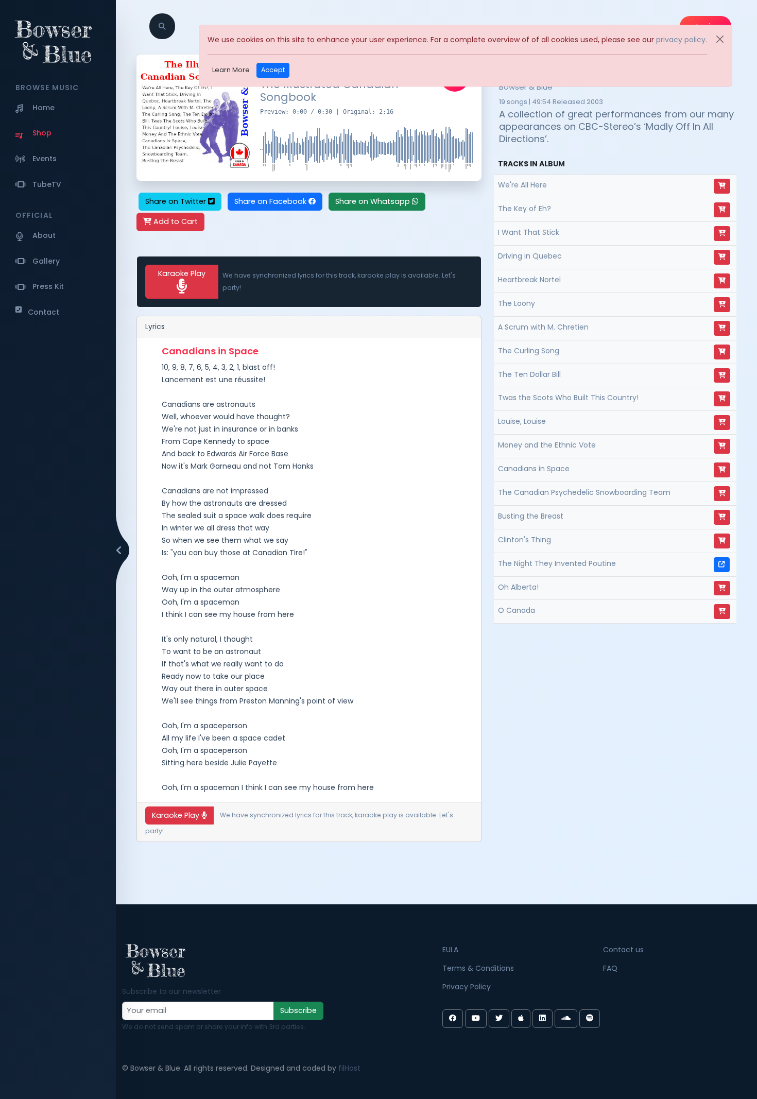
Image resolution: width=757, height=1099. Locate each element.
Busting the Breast (530, 516)
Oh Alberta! (518, 587)
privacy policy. (681, 40)
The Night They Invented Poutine (557, 563)
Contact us (623, 950)
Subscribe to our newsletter (171, 991)
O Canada (516, 610)
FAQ (610, 968)
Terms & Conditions (478, 968)
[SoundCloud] (566, 1018)
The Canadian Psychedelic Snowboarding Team (584, 492)
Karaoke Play (181, 273)
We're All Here (522, 185)
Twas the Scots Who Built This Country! (568, 397)
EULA (450, 950)
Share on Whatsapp (373, 201)
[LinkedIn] (542, 1018)
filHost (349, 1068)
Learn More (231, 69)
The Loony (516, 303)
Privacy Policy (466, 987)
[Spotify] (589, 1018)
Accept (273, 69)
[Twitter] (499, 1018)
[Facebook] (452, 1018)
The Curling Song (528, 351)
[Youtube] (476, 1018)
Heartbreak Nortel (529, 279)
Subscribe (298, 1010)
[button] (162, 26)
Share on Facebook (271, 201)
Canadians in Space (534, 468)
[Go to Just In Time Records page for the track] (722, 564)
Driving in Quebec (530, 256)
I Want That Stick (528, 232)
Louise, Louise (522, 421)
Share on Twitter (176, 201)
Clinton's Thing (524, 540)
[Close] (720, 39)
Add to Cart (174, 221)
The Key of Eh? (524, 208)
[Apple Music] (520, 1018)
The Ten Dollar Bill (529, 374)
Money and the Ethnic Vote (547, 445)
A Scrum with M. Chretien (543, 327)
